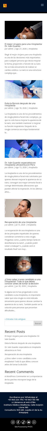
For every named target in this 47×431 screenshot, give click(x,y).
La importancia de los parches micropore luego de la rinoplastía (23, 379)
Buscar (38, 323)
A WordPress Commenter (15, 376)
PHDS (30, 427)
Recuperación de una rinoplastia (20, 222)
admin (10, 48)
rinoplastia (33, 48)
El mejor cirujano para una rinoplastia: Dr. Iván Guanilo (23, 45)
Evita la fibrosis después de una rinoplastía (20, 104)
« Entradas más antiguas (15, 319)
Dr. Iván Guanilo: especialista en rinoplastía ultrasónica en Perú (20, 163)
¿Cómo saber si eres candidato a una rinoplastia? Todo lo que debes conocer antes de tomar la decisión (22, 281)
